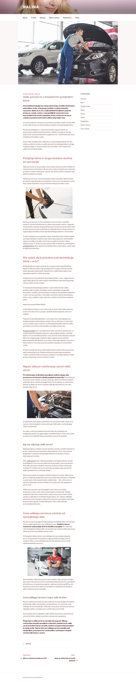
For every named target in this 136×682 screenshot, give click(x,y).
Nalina (31, 7)
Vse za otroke (85, 129)
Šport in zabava (54, 18)
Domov (25, 18)
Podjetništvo (67, 18)
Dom (82, 102)
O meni (33, 18)
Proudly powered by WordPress (32, 677)
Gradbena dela (85, 106)
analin (37, 94)
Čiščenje (42, 18)
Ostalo (83, 117)
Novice (28, 644)
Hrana (77, 18)
